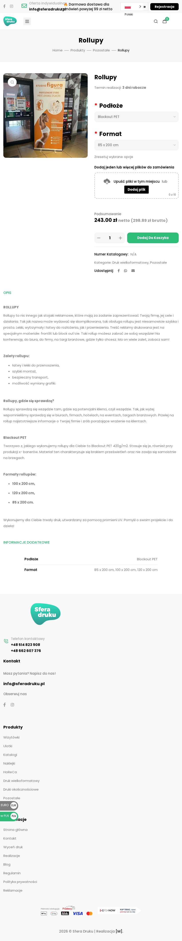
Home (58, 50)
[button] (164, 6)
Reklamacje (12, 890)
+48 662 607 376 (26, 650)
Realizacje (11, 855)
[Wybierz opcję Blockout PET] (136, 116)
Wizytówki (11, 737)
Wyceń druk (13, 847)
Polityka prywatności (20, 881)
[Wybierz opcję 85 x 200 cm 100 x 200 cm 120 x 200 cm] (136, 145)
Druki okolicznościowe (21, 789)
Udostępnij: (104, 270)
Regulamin (12, 873)
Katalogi (10, 754)
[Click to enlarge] (12, 82)
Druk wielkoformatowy (130, 262)
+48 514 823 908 (25, 644)
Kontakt (9, 838)
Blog (6, 864)
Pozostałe (101, 50)
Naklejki (9, 763)
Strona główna (15, 829)
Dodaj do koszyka (153, 237)
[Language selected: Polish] (132, 6)
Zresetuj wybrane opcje (113, 156)
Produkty (78, 50)
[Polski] (134, 6)
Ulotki (7, 746)
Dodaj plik (136, 189)
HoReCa (10, 772)
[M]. (119, 931)
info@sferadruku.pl (47, 9)
